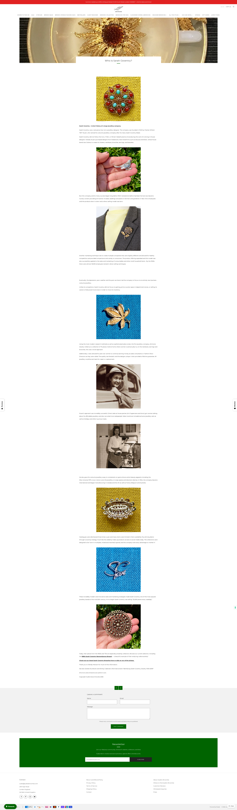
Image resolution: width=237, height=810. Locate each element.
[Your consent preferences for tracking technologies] (235, 607)
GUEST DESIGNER (92, 15)
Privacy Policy (91, 783)
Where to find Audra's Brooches (163, 783)
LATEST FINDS (215, 15)
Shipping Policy (91, 789)
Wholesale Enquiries (160, 789)
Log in (222, 6)
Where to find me (23, 15)
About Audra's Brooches (161, 780)
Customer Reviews (159, 786)
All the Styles (174, 15)
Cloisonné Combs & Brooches (140, 15)
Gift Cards (205, 15)
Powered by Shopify (215, 807)
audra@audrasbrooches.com (28, 783)
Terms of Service (91, 786)
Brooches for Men (122, 15)
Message (90, 707)
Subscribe (140, 759)
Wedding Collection (107, 15)
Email (122, 698)
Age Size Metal (187, 15)
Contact (89, 792)
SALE (32, 15)
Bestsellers (81, 15)
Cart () (228, 6)
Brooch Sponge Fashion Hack (65, 15)
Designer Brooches (159, 15)
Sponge (197, 15)
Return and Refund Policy (94, 780)
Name (89, 698)
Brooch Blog (48, 15)
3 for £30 (39, 15)
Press (155, 792)
